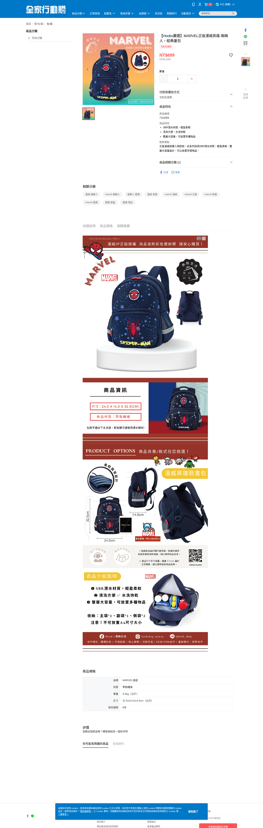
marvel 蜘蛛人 (112, 194)
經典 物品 (128, 202)
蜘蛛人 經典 (133, 194)
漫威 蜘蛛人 (91, 194)
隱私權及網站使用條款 (107, 826)
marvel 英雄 (210, 194)
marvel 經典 (91, 202)
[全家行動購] (46, 9)
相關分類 (89, 186)
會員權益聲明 (153, 826)
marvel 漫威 (171, 194)
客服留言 (151, 822)
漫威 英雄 (152, 194)
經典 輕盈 (110, 202)
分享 (165, 172)
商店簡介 (101, 822)
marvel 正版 (191, 194)
